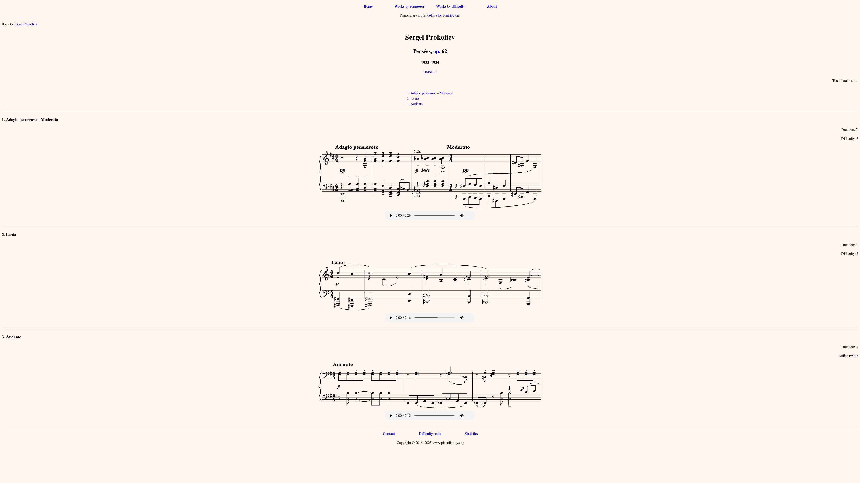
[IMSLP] (430, 72)
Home (368, 6)
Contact (389, 433)
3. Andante (415, 103)
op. (436, 51)
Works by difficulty (450, 6)
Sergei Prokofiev (25, 24)
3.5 (856, 355)
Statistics (471, 433)
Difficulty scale (430, 433)
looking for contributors (443, 15)
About (492, 6)
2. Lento (413, 98)
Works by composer (409, 6)
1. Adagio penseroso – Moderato (430, 93)
